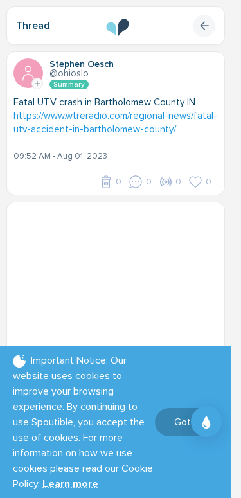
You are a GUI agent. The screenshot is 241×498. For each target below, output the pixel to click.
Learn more (70, 483)
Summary (69, 84)
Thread (33, 26)
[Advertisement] (120, 289)
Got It (186, 422)
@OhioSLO (69, 73)
